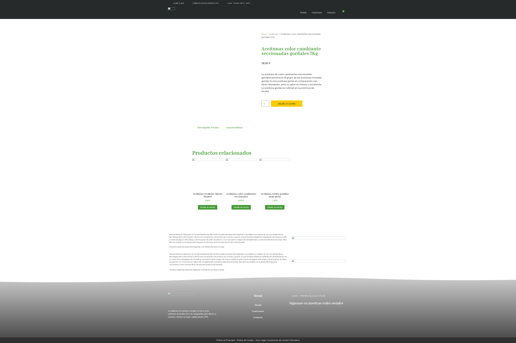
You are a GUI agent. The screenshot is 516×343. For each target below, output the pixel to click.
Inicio (263, 34)
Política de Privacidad (225, 340)
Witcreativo (295, 340)
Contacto (331, 12)
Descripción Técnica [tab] (208, 127)
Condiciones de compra (278, 340)
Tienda (303, 12)
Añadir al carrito (287, 103)
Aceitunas (274, 34)
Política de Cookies (245, 340)
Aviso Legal (261, 340)
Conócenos (317, 12)
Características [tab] (234, 127)
